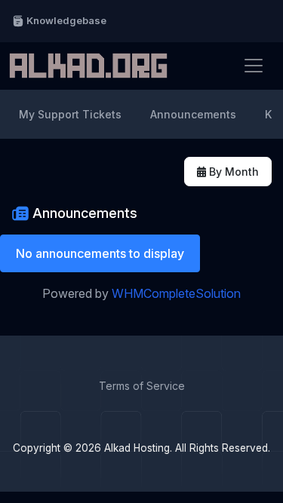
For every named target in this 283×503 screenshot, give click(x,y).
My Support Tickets (70, 114)
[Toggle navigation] (253, 65)
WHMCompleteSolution (176, 293)
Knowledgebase (65, 20)
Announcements (193, 114)
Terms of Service (142, 385)
